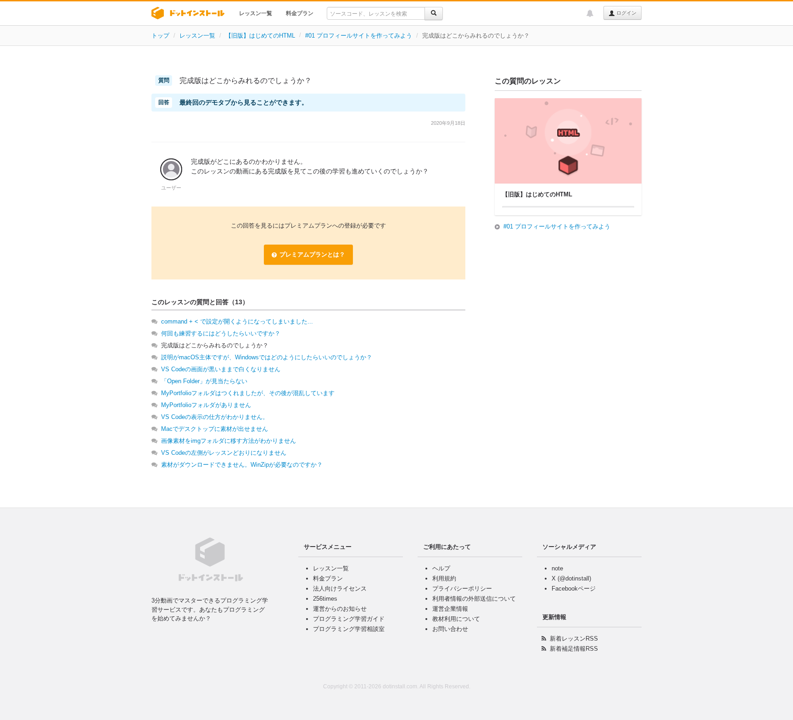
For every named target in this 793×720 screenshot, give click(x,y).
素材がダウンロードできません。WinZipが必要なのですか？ (242, 464)
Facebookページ (574, 588)
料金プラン (299, 13)
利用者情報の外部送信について (474, 598)
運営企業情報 (450, 608)
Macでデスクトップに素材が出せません (214, 428)
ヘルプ (441, 568)
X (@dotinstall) (571, 578)
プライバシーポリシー (462, 588)
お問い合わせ (450, 628)
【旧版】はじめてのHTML (260, 35)
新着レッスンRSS (574, 638)
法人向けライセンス (340, 588)
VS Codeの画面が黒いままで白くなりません (220, 369)
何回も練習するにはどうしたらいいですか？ (220, 333)
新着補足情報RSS (574, 648)
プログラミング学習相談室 (349, 628)
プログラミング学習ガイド (349, 618)
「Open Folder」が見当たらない (204, 381)
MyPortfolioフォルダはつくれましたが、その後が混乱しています (248, 393)
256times (325, 598)
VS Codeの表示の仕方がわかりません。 (214, 416)
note (557, 568)
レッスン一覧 (255, 13)
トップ (160, 35)
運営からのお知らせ (340, 608)
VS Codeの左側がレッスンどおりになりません (223, 452)
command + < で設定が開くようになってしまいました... (237, 321)
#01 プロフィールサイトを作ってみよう (358, 35)
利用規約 (444, 578)
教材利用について (456, 618)
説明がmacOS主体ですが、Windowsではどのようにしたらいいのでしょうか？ (266, 357)
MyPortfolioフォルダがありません (206, 405)
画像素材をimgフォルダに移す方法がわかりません (228, 440)
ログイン (626, 13)
